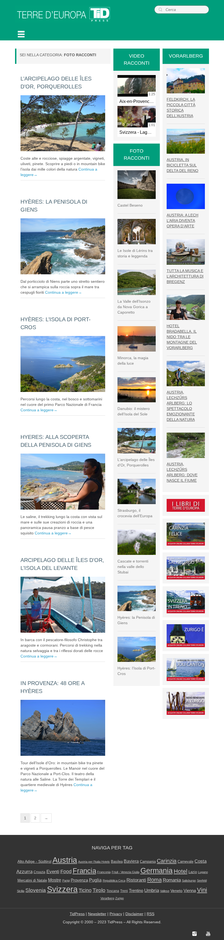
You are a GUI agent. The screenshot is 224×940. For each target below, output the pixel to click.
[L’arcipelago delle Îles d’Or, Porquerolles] (62, 123)
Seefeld (202, 880)
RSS (150, 914)
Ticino (85, 890)
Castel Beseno (130, 205)
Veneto (176, 891)
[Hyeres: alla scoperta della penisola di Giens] (62, 482)
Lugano (203, 872)
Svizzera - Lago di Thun (142, 132)
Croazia (39, 872)
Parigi (66, 880)
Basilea (117, 861)
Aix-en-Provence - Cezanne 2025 (151, 101)
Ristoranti (136, 880)
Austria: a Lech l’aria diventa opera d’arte (182, 220)
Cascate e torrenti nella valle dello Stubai (132, 566)
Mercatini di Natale (32, 880)
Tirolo (99, 890)
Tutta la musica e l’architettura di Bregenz (185, 276)
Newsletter (97, 914)
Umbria (151, 890)
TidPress (77, 914)
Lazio (192, 872)
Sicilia (20, 891)
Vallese (164, 891)
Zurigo (119, 898)
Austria (64, 859)
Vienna (190, 890)
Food (66, 871)
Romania (172, 880)
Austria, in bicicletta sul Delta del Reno (182, 165)
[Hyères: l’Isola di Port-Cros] (62, 364)
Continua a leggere (63, 292)
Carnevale (185, 862)
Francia (84, 871)
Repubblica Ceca (114, 880)
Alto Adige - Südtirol (34, 861)
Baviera (131, 861)
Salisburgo (189, 880)
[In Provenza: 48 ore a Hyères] (62, 728)
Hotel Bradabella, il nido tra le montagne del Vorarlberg (182, 337)
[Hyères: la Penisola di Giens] (62, 246)
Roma (154, 880)
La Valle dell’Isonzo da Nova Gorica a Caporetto (134, 306)
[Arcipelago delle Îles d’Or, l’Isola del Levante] (62, 605)
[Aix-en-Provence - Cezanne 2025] (136, 86)
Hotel (180, 871)
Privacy (116, 914)
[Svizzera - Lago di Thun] (136, 116)
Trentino (136, 890)
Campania (148, 861)
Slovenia (35, 890)
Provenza (79, 880)
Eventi (52, 871)
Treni (124, 891)
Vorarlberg (107, 898)
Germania (156, 871)
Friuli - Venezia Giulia (125, 872)
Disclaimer (134, 914)
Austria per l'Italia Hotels (94, 861)
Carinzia (166, 861)
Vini (202, 890)
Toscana (113, 891)
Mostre (54, 879)
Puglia (95, 880)
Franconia (104, 872)
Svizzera (62, 889)
